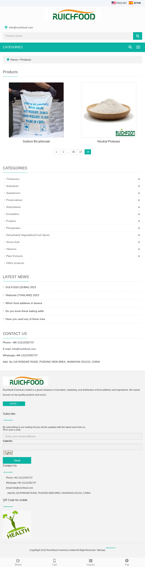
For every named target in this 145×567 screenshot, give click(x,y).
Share (18, 564)
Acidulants (12, 185)
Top (127, 564)
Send (17, 460)
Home (14, 59)
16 (73, 151)
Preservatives (14, 199)
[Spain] (134, 2)
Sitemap (101, 550)
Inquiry (91, 564)
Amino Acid (12, 241)
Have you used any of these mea (25, 318)
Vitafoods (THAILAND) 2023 (22, 295)
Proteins (11, 220)
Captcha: (8, 441)
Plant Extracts (14, 255)
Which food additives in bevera (23, 303)
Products (26, 59)
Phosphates (13, 227)
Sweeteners (13, 192)
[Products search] (137, 36)
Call (54, 564)
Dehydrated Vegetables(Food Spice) (28, 234)
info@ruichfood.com (21, 27)
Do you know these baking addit (24, 311)
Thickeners (12, 178)
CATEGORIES (13, 47)
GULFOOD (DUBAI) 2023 (20, 287)
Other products (15, 262)
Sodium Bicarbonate (36, 141)
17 (80, 151)
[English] (119, 2)
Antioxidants (13, 206)
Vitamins (11, 248)
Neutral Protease (108, 141)
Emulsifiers (12, 213)
